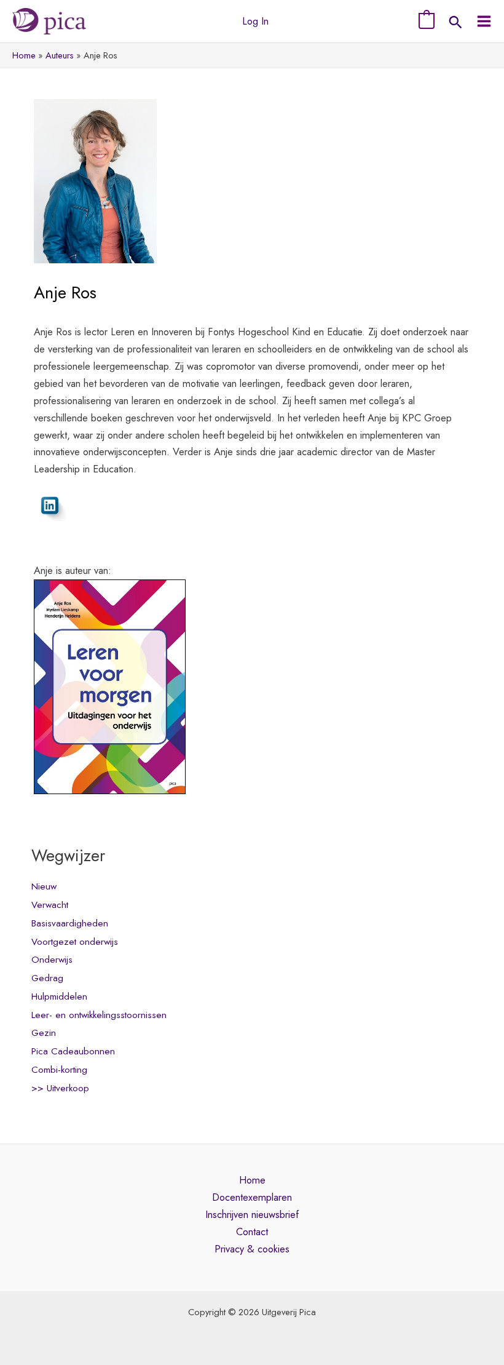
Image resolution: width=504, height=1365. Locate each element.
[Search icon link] (455, 23)
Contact (252, 1231)
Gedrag (47, 978)
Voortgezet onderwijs (74, 942)
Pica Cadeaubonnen (73, 1051)
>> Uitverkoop (60, 1088)
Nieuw (44, 886)
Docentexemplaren (252, 1197)
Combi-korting (59, 1069)
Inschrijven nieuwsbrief (252, 1214)
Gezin (43, 1033)
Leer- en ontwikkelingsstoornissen (99, 1015)
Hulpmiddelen (59, 996)
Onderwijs (52, 959)
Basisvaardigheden (69, 923)
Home (252, 1179)
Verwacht (49, 905)
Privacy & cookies (252, 1248)
